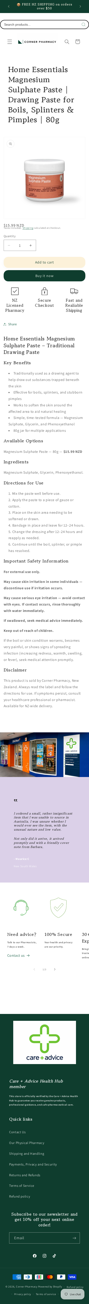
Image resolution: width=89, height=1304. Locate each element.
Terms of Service (21, 1185)
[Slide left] (34, 969)
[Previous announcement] (9, 6)
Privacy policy (22, 1294)
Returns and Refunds (24, 1175)
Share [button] (12, 324)
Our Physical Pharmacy (26, 1143)
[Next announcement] (80, 6)
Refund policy (19, 1196)
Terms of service (46, 1294)
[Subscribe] (74, 1238)
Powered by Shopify (50, 1286)
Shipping (28, 227)
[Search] (83, 24)
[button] (9, 41)
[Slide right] (55, 969)
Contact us (16, 955)
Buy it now (44, 275)
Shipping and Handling (26, 1153)
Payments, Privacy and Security (33, 1164)
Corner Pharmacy (26, 1286)
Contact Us (17, 1132)
